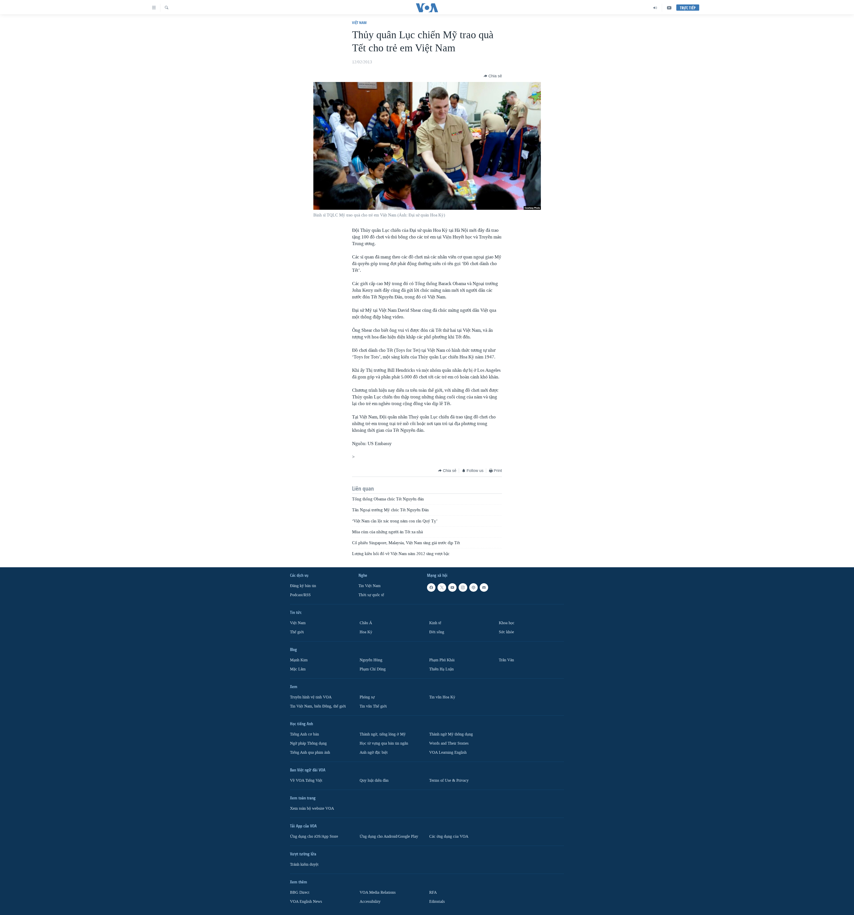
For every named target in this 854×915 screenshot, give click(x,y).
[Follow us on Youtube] (452, 587)
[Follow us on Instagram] (463, 587)
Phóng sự (367, 697)
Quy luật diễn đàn (374, 780)
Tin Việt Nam (370, 585)
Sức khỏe (506, 632)
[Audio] (655, 8)
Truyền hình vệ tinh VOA (311, 697)
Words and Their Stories (449, 743)
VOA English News (306, 901)
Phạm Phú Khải (442, 660)
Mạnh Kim (299, 660)
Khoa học (506, 622)
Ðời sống (436, 632)
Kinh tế (435, 622)
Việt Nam (359, 22)
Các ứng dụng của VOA (448, 836)
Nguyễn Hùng (371, 660)
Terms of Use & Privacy (449, 780)
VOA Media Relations (378, 892)
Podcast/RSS (300, 594)
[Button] (493, 76)
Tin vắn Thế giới (373, 706)
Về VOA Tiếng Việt (306, 780)
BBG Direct (299, 892)
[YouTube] (669, 8)
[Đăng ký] (484, 587)
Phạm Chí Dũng (373, 669)
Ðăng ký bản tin (303, 585)
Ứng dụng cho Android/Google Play (389, 836)
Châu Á (366, 622)
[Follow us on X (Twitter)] (441, 587)
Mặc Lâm (298, 669)
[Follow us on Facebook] (431, 587)
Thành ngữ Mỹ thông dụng (451, 734)
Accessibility (370, 901)
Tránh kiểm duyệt (304, 864)
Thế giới (297, 632)
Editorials (437, 901)
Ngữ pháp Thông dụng (308, 743)
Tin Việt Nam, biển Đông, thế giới (318, 706)
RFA (433, 892)
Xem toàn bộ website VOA (312, 808)
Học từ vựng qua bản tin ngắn (384, 743)
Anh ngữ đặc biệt (374, 752)
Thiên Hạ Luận (441, 669)
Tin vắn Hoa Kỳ (442, 697)
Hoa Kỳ (366, 632)
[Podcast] (473, 587)
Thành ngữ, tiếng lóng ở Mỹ (383, 734)
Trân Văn (506, 660)
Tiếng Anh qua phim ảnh (310, 752)
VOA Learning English (448, 752)
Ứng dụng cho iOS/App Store (314, 836)
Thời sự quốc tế (371, 594)
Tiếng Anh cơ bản (304, 734)
